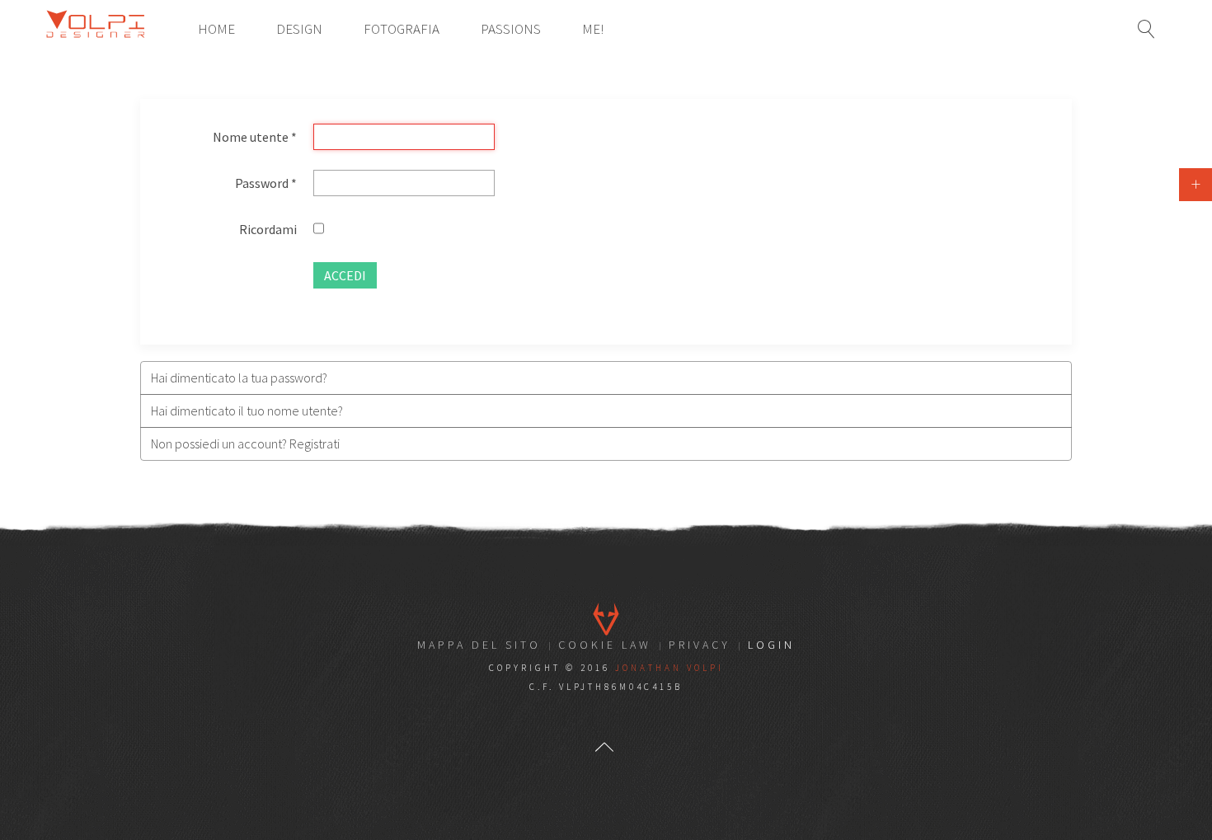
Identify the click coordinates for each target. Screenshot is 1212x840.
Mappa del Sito (479, 644)
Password (266, 183)
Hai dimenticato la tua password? (239, 377)
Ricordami (268, 229)
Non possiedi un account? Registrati (245, 443)
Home (216, 29)
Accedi (345, 275)
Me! (593, 29)
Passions (511, 29)
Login (771, 644)
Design (299, 29)
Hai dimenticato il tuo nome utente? (247, 410)
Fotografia (401, 29)
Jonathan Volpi (669, 667)
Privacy (699, 644)
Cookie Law (604, 644)
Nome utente (255, 137)
